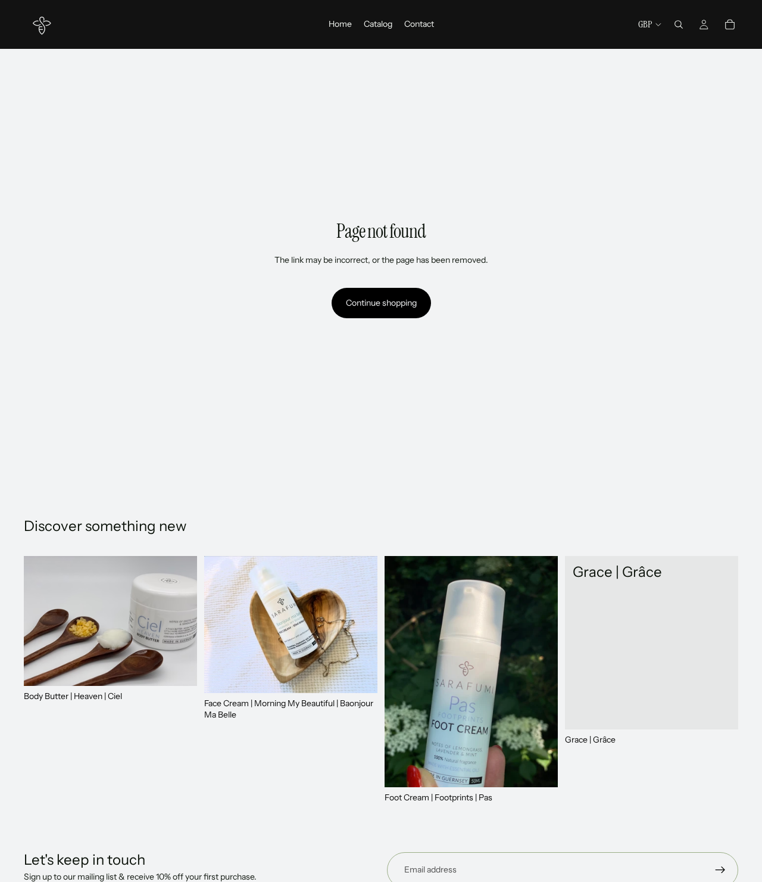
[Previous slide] (402, 672)
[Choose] (719, 711)
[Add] (178, 667)
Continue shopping (381, 302)
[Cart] (730, 24)
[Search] (679, 24)
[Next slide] (540, 672)
